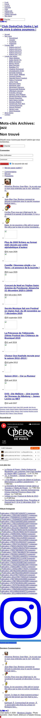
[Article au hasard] (1, 118)
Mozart (12, 409)
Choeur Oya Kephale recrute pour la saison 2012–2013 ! (22, 356)
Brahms (16, 409)
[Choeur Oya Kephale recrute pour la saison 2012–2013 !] (11, 351)
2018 (21, 407)
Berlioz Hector (14, 63)
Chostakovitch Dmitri (16, 71)
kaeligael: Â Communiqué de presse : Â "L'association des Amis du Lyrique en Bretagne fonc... (21, 705)
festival (6, 407)
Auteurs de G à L (15, 49)
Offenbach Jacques (16, 91)
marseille (25, 407)
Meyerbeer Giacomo (16, 87)
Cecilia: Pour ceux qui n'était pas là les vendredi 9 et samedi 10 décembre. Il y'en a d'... (22, 214)
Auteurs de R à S (15, 52)
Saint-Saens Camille (16, 100)
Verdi (30, 407)
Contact (7, 114)
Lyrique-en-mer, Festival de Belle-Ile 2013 (21, 496)
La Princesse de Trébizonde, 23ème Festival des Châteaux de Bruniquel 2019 (21, 335)
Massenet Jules (14, 85)
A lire (6, 9)
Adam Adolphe (14, 58)
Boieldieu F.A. (14, 67)
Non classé (8, 16)
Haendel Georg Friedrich (18, 78)
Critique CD (8, 11)
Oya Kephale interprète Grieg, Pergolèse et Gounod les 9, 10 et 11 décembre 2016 (22, 501)
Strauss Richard (15, 107)
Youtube (12, 40)
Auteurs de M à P (15, 51)
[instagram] (6, 21)
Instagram (12, 43)
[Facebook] (1, 21)
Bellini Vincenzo (14, 62)
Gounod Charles (15, 76)
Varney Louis (13, 109)
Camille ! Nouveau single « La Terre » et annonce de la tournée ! (22, 266)
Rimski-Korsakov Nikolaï (18, 96)
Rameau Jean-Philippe (17, 94)
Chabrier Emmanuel (16, 69)
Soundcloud (13, 38)
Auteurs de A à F (15, 47)
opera (1, 407)
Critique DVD (9, 12)
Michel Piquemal (23, 409)
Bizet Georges (14, 65)
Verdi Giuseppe (14, 111)
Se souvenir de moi (20, 164)
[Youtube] (3, 21)
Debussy (17, 411)
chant (18, 407)
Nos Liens (8, 36)
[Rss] (0, 21)
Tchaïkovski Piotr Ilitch (17, 104)
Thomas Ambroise (15, 105)
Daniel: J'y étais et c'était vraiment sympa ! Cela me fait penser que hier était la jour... (21, 696)
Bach (21, 411)
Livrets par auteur (11, 56)
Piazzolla (2, 413)
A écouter (8, 7)
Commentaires (10, 172)
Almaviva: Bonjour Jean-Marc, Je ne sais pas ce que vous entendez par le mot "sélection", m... (23, 188)
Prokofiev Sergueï (15, 93)
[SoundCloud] (5, 21)
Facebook (12, 42)
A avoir (7, 4)
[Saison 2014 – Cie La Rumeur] (8, 372)
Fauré (14, 407)
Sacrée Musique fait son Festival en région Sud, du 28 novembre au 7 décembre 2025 (23, 311)
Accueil (7, 34)
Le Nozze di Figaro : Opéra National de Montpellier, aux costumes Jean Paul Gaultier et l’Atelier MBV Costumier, (23, 471)
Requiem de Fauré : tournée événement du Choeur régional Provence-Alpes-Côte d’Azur (22, 492)
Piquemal (2, 411)
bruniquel (25, 411)
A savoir (7, 6)
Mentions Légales (24, 713)
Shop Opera (9, 113)
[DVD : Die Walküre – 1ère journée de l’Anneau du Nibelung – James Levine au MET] (11, 389)
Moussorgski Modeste (17, 89)
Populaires (9, 176)
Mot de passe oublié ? (13, 168)
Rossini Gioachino (15, 98)
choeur (8, 409)
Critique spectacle (10, 14)
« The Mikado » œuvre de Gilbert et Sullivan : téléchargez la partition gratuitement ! (23, 481)
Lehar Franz (13, 82)
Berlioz (12, 411)
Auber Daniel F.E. (15, 60)
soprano (7, 411)
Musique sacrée (33, 411)
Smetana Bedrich (15, 102)
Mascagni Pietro (15, 83)
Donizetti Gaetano (15, 73)
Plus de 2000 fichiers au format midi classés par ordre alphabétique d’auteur (21, 244)
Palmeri (11, 413)
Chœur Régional (18, 413)
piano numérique (33, 409)
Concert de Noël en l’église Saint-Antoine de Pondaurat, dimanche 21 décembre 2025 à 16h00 (22, 288)
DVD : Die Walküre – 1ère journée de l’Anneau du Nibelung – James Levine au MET (22, 396)
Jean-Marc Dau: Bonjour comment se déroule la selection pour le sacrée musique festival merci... (22, 201)
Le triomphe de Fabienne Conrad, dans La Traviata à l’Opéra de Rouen (22, 487)
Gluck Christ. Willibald (17, 74)
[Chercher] (1, 19)
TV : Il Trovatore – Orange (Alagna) (19, 476)
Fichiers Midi (9, 45)
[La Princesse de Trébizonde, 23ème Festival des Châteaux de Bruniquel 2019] (11, 329)
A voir (6, 2)
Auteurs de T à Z (15, 54)
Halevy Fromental (15, 80)
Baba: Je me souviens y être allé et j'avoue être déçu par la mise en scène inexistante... (22, 226)
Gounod (10, 407)
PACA (7, 413)
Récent (7, 174)
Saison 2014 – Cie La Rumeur (20, 376)
